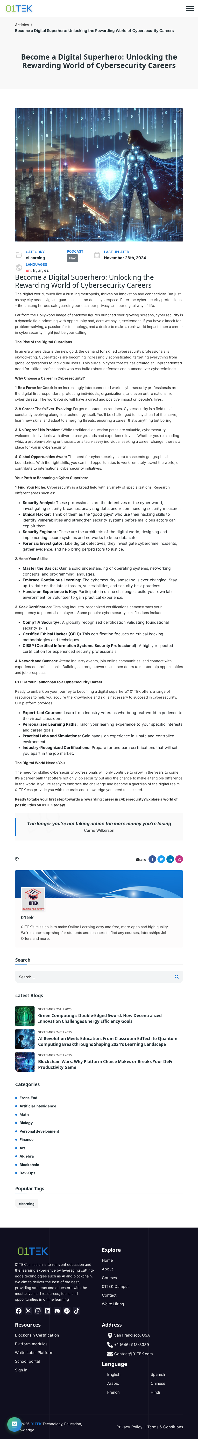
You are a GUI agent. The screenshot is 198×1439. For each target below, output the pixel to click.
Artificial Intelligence (38, 1106)
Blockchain (29, 1164)
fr (34, 270)
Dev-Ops (27, 1173)
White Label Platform (34, 1352)
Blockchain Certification (37, 1335)
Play (72, 258)
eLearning (35, 257)
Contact (109, 1295)
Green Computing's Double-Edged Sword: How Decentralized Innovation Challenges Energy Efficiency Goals (100, 1018)
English (113, 1374)
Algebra (27, 1156)
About (107, 1269)
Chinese (158, 1383)
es (46, 270)
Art (22, 1148)
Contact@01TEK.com (133, 1353)
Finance (27, 1139)
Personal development (39, 1131)
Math (24, 1114)
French (113, 1392)
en (28, 270)
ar (40, 270)
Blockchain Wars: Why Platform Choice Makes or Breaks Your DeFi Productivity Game (105, 1064)
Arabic (113, 1383)
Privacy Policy (129, 1426)
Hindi (155, 1392)
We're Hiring (113, 1303)
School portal (27, 1361)
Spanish (158, 1374)
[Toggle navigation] (190, 8)
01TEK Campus (115, 1286)
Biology (26, 1122)
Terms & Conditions (165, 1426)
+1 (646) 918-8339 (131, 1344)
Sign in (21, 1370)
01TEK (36, 1424)
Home (107, 1260)
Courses (109, 1277)
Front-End (28, 1098)
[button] (99, 237)
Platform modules (31, 1343)
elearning (27, 1204)
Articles (22, 24)
